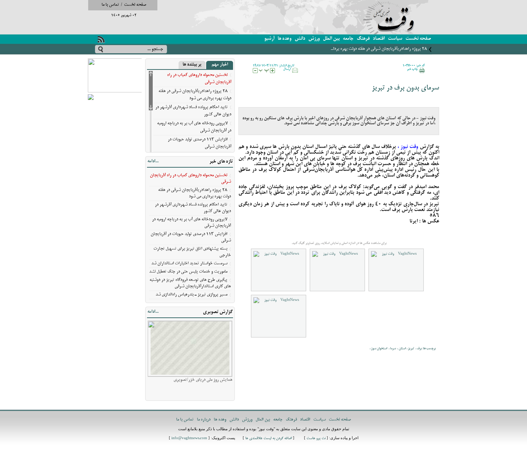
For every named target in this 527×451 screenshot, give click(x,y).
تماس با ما (110, 5)
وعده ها (284, 39)
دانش (300, 39)
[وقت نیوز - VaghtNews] (278, 270)
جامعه (348, 39)
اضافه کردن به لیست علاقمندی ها (268, 439)
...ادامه (152, 161)
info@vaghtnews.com (189, 439)
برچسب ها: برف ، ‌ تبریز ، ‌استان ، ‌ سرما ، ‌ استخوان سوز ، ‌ (402, 348)
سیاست (395, 39)
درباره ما (203, 419)
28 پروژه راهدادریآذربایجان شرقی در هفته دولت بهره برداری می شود (371, 49)
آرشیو (269, 39)
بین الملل (331, 39)
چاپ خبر (412, 69)
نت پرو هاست (316, 439)
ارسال (287, 69)
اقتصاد (379, 39)
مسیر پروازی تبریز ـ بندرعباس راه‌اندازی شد (191, 294)
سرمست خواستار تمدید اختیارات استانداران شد (189, 263)
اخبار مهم (220, 64)
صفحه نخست (135, 5)
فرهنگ (363, 39)
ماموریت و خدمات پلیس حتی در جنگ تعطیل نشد (188, 271)
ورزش (314, 39)
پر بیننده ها (191, 64)
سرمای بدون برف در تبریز (405, 88)
